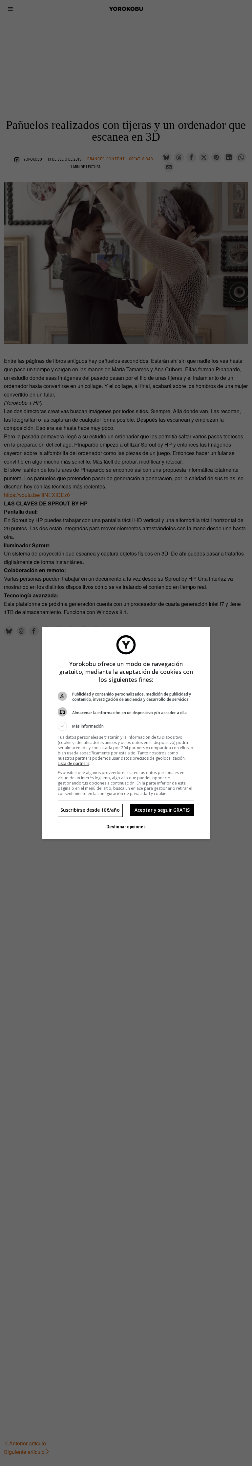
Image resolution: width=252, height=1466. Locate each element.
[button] (126, 726)
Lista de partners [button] (73, 763)
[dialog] (126, 733)
